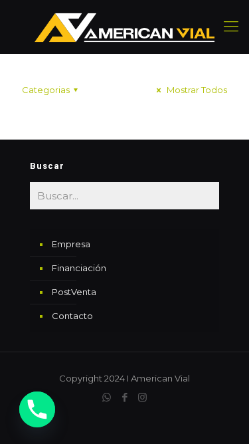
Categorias (46, 89)
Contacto (72, 315)
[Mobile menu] (231, 26)
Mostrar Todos (196, 89)
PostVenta (74, 291)
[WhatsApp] (107, 397)
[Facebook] (124, 397)
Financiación (79, 268)
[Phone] (37, 409)
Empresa (71, 244)
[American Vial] (124, 27)
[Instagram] (142, 397)
